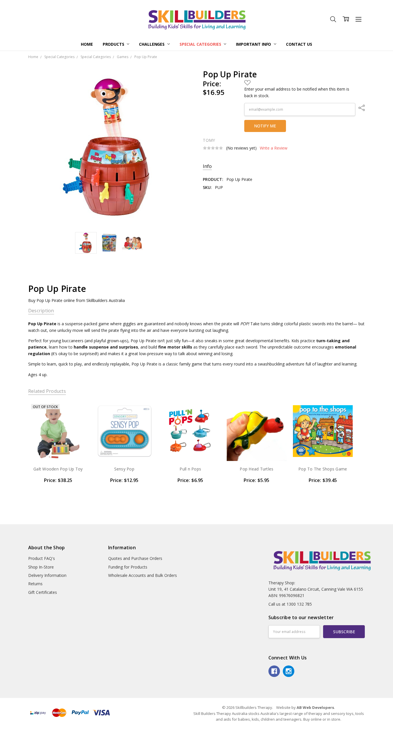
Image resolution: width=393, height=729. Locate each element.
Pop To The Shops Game (322, 469)
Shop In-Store (41, 567)
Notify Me (265, 126)
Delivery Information (47, 575)
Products (114, 44)
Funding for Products (127, 567)
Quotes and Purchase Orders (135, 558)
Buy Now (124, 449)
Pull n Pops (190, 469)
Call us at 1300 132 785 (290, 604)
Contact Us (299, 44)
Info (207, 166)
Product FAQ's (41, 558)
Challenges (152, 44)
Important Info (254, 44)
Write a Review (273, 148)
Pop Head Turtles (256, 469)
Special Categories (201, 44)
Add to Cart (124, 436)
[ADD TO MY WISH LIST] (77, 420)
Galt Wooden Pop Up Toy (58, 469)
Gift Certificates (42, 592)
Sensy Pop (124, 469)
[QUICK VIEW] (77, 411)
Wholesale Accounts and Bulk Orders (142, 575)
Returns (35, 583)
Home (87, 44)
